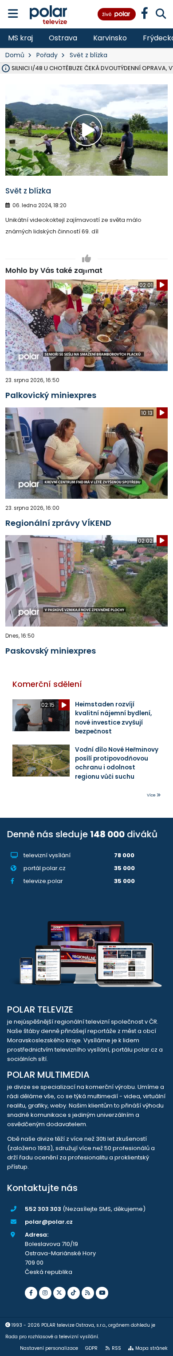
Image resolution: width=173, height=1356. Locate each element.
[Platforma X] (59, 1293)
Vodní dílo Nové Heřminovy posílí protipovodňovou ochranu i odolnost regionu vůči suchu (116, 763)
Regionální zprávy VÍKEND (58, 522)
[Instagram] (45, 1293)
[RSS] (88, 1293)
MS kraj (20, 38)
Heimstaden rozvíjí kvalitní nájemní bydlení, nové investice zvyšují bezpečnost (113, 718)
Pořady (47, 55)
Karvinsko (110, 38)
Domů (14, 55)
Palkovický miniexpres (50, 395)
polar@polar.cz (49, 1222)
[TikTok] (73, 1293)
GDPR (91, 1348)
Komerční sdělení (47, 684)
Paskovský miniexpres (50, 650)
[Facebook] (31, 1293)
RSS (116, 1348)
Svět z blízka (88, 55)
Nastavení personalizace (49, 1348)
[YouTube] (102, 1293)
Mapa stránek (151, 1348)
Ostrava (63, 38)
